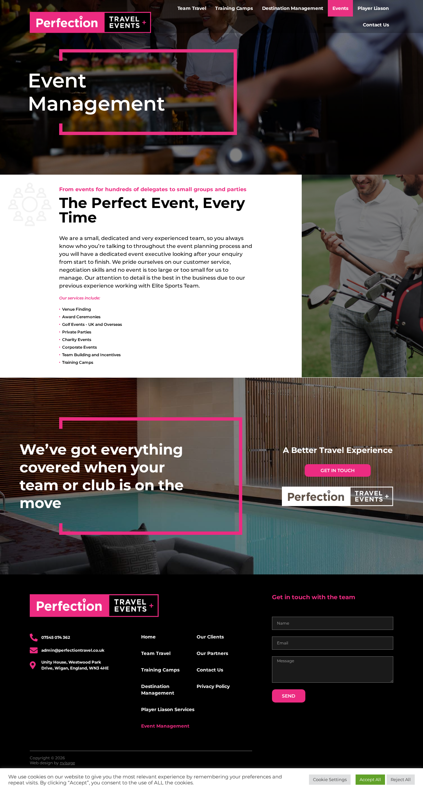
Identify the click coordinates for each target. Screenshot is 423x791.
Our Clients (210, 637)
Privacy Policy (213, 686)
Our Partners (212, 653)
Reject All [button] (401, 779)
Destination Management (293, 8)
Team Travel (191, 8)
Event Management (165, 726)
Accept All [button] (370, 779)
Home (148, 637)
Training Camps (233, 8)
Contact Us (376, 25)
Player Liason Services (167, 709)
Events (340, 8)
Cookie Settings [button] (330, 779)
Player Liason (373, 8)
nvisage (67, 762)
